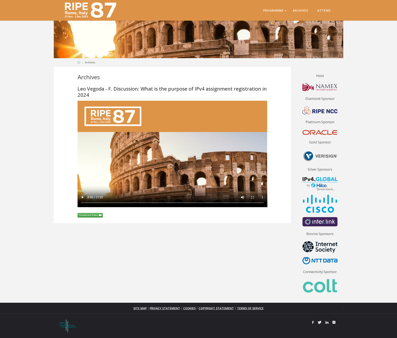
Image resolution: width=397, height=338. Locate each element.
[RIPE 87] (91, 10)
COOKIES (189, 308)
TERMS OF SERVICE (250, 308)
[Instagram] (333, 322)
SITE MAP (140, 308)
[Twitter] (319, 322)
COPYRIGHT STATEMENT (216, 308)
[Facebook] (313, 322)
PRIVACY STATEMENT (165, 308)
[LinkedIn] (327, 322)
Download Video (89, 215)
